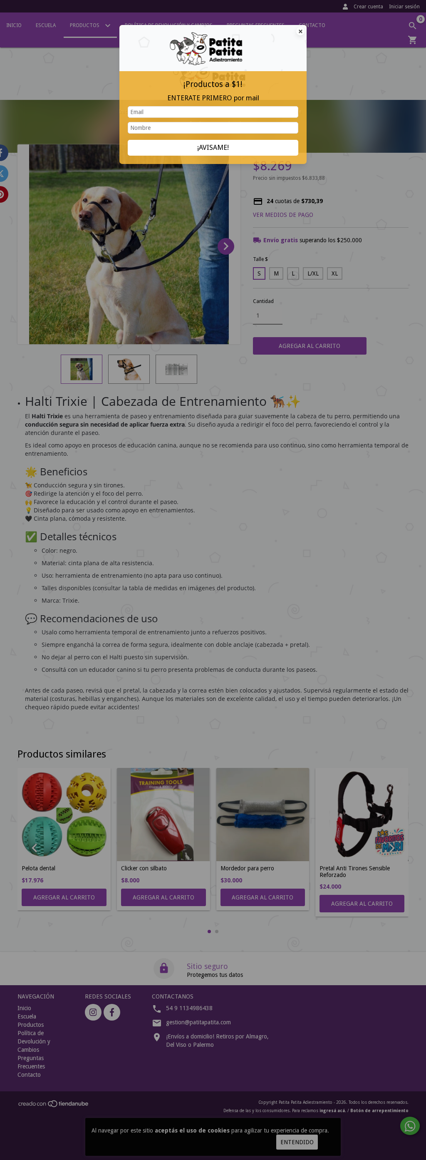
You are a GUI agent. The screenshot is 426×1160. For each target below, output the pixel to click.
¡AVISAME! (213, 147)
